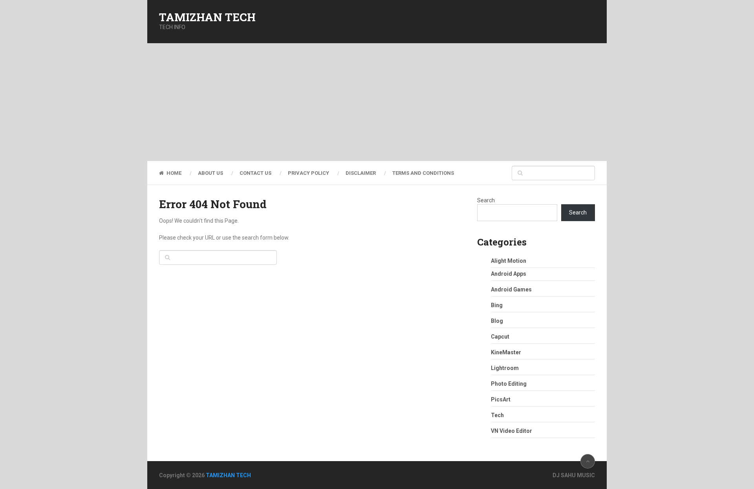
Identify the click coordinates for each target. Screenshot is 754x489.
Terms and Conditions (423, 173)
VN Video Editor (511, 431)
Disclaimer (361, 173)
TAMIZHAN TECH (207, 17)
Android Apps (508, 274)
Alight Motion (508, 261)
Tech (497, 415)
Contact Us (255, 173)
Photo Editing (509, 384)
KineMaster (506, 352)
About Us (210, 173)
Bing (497, 305)
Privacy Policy (308, 173)
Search (486, 200)
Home (173, 173)
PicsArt (501, 399)
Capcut (500, 336)
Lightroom (505, 368)
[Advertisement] (377, 102)
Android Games (511, 289)
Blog (497, 321)
